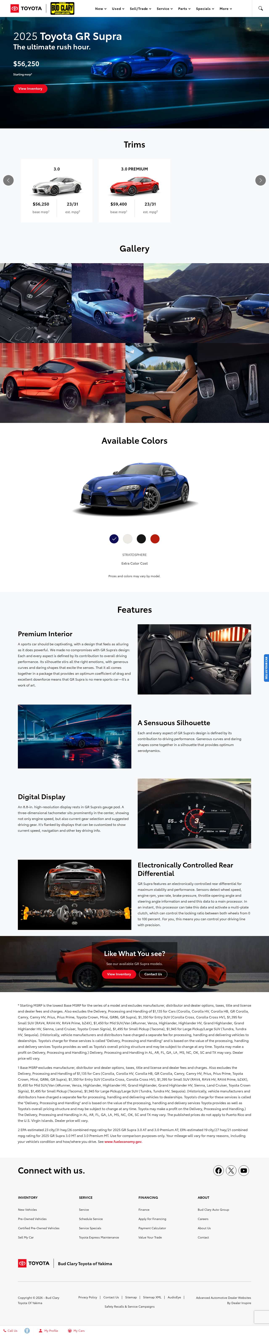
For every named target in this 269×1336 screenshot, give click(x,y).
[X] (231, 1170)
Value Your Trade (150, 1237)
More (224, 9)
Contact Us (111, 1297)
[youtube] (244, 1170)
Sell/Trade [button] (139, 9)
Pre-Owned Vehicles (32, 1219)
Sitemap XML (152, 1297)
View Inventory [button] (30, 88)
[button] (260, 8)
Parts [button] (183, 9)
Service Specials (90, 1228)
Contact (203, 1237)
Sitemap (131, 1297)
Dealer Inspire (241, 1303)
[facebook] (218, 1170)
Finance (143, 1209)
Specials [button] (203, 9)
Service (84, 1209)
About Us (204, 1228)
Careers (203, 1219)
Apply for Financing (152, 1219)
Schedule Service (91, 1219)
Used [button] (116, 9)
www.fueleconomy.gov (122, 1141)
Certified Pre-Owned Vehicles (38, 1228)
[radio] (114, 539)
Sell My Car (26, 1237)
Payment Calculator (152, 1228)
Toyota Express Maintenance (99, 1237)
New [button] (100, 9)
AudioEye (174, 1297)
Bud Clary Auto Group (213, 1209)
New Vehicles (27, 1209)
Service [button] (163, 9)
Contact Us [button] (153, 973)
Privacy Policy (87, 1297)
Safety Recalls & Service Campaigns (130, 1306)
